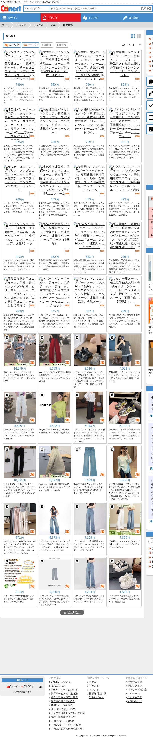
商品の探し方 (58, 685)
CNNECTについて (61, 681)
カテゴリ (94, 681)
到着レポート (96, 697)
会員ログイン (134, 685)
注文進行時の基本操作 (63, 701)
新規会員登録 (134, 681)
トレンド (94, 689)
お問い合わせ (134, 701)
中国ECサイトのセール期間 (66, 724)
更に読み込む (72, 612)
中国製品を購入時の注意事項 (66, 728)
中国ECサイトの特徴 (62, 720)
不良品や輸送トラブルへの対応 (68, 713)
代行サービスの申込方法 (64, 693)
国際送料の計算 (97, 693)
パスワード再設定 (137, 689)
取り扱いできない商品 (63, 709)
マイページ (133, 693)
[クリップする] (7, 53)
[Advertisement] (72, 646)
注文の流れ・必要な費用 (64, 697)
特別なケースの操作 (62, 705)
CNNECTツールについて (64, 689)
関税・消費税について (63, 717)
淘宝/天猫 (14, 45)
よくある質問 (134, 697)
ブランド (94, 685)
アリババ (33, 45)
